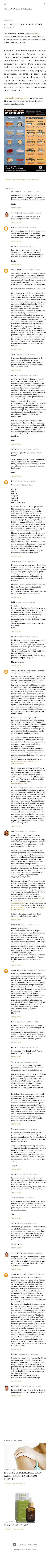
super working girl (18, 970)
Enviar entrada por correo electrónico (26, 179)
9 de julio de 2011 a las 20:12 (32, 1253)
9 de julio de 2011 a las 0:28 (29, 1022)
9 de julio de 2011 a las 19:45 (29, 1223)
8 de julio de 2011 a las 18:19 (27, 831)
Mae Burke (32, 1549)
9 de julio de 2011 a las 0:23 (36, 970)
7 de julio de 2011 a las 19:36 (25, 354)
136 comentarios (19, 1483)
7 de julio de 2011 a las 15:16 (32, 213)
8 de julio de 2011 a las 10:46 (25, 602)
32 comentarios (18, 1529)
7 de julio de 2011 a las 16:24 (27, 227)
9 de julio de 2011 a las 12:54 (28, 1129)
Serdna (14, 831)
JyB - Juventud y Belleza (18, 8)
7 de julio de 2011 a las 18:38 (31, 270)
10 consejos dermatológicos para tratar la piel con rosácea (23, 1476)
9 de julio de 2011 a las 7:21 (29, 1062)
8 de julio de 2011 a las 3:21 (27, 561)
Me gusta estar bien (19, 783)
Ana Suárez (16, 270)
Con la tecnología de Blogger (27, 1544)
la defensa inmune (18, 907)
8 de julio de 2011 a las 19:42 (30, 925)
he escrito (34, 34)
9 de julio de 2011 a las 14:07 (29, 1174)
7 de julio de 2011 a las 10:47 (29, 192)
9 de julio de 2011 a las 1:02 (29, 1047)
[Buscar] (44, 3)
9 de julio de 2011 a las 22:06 (28, 1354)
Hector (14, 227)
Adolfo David (16, 213)
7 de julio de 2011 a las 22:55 (29, 449)
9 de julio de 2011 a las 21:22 (36, 1274)
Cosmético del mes (16, 1525)
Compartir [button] (7, 179)
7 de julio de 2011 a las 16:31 (29, 246)
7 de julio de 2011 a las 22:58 (27, 481)
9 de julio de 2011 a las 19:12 (25, 1198)
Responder (16, 208)
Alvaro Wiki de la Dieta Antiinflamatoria (27, 671)
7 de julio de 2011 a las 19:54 (29, 375)
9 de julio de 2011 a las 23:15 (32, 1386)
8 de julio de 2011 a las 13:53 (29, 636)
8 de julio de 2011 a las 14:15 (21, 673)
